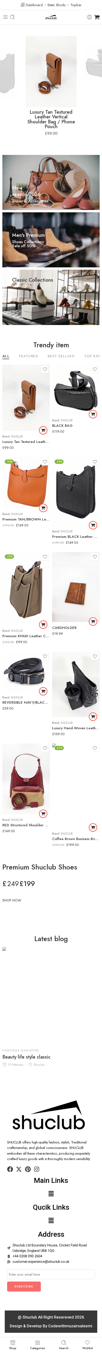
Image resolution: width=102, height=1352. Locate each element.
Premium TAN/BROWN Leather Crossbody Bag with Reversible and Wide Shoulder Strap (26, 519)
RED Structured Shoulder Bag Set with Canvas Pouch (26, 825)
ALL (5, 356)
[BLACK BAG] (76, 390)
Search (64, 1348)
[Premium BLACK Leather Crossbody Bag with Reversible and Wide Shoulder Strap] (76, 491)
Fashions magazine (20, 1050)
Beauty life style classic (26, 1057)
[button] (43, 430)
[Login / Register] (89, 17)
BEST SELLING (61, 356)
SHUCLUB (17, 436)
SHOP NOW (11, 900)
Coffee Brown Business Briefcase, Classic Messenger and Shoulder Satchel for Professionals (76, 838)
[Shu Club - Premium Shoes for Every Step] (51, 17)
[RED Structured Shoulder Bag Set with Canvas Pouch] (26, 778)
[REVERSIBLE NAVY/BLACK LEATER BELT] (26, 672)
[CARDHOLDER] (76, 587)
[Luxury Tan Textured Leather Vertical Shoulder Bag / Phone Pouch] (26, 398)
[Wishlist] (45, 369)
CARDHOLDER (64, 627)
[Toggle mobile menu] (5, 17)
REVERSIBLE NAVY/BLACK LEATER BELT (26, 702)
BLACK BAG (62, 425)
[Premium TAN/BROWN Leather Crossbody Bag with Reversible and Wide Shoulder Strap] (26, 482)
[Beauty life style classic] (51, 995)
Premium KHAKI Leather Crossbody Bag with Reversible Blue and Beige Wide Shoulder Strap (26, 636)
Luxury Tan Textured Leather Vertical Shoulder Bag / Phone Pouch (51, 119)
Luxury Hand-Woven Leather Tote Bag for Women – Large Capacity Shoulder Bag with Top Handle (76, 728)
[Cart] (97, 17)
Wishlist (87, 1348)
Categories (37, 1348)
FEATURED (28, 356)
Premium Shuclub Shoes (39, 867)
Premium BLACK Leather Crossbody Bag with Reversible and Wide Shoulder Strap (76, 536)
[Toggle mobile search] (12, 17)
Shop (12, 1348)
